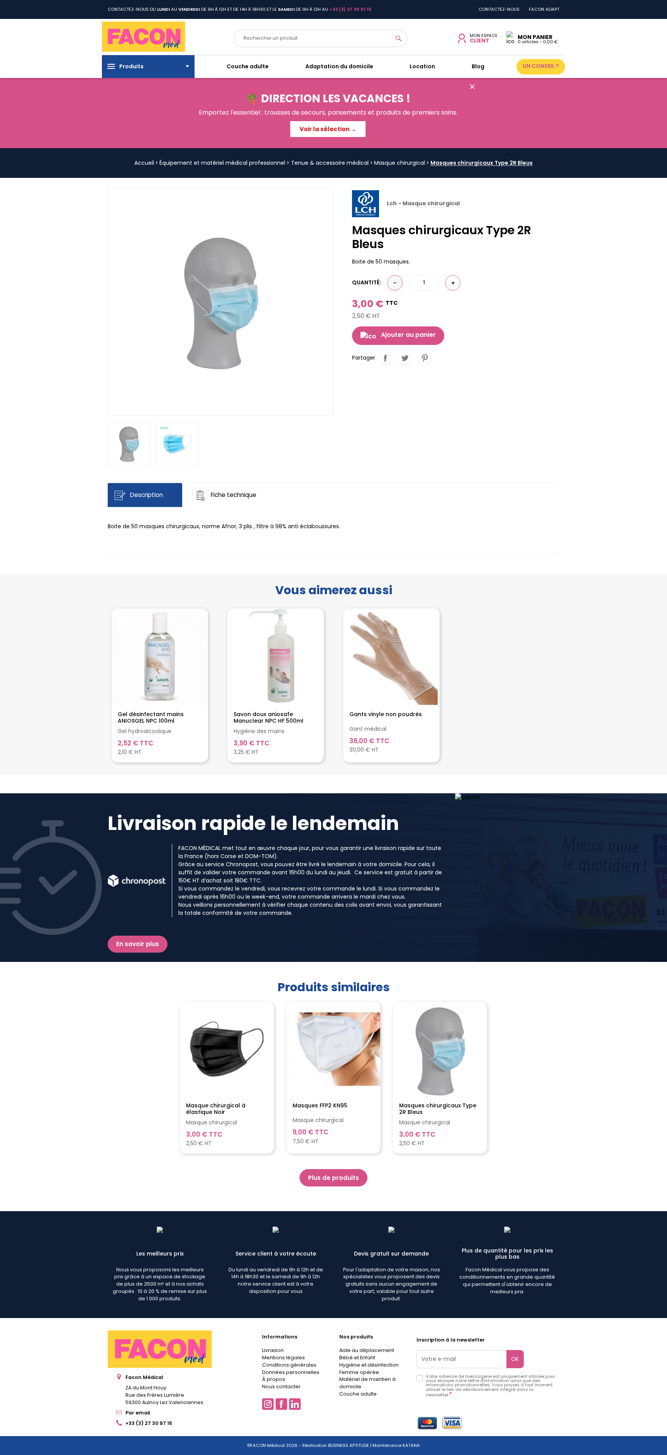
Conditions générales (289, 1365)
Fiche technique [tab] (232, 495)
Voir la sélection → (328, 129)
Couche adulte (358, 1394)
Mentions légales (283, 1357)
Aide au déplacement (366, 1350)
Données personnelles (290, 1372)
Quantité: (366, 282)
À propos (273, 1379)
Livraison (273, 1350)
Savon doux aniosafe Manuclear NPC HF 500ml (268, 717)
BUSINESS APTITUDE (348, 1445)
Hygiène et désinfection (369, 1365)
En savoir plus (137, 944)
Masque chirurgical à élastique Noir (215, 1108)
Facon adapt (544, 9)
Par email (137, 1412)
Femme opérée (359, 1372)
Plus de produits (333, 1178)
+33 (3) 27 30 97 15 (148, 1423)
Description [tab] (146, 495)
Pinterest (424, 358)
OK (515, 1359)
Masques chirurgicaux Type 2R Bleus (437, 1108)
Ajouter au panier (408, 335)
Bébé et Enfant (357, 1357)
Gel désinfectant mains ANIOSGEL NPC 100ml (151, 717)
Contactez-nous (499, 9)
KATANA (411, 1445)
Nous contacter (281, 1386)
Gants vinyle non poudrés (385, 714)
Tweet (404, 358)
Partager (385, 358)
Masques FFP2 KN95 (320, 1105)
